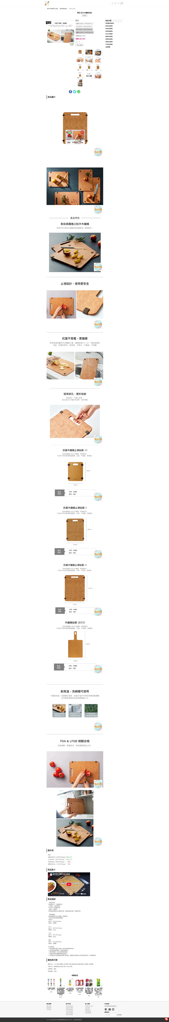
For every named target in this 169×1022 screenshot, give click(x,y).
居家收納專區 (109, 31)
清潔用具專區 (109, 41)
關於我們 (49, 1006)
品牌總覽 (107, 47)
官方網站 (49, 1009)
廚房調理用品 (63, 8)
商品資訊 (84, 15)
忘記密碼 (87, 1008)
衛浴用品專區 (109, 26)
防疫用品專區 (109, 28)
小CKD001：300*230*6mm (84, 26)
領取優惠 (120, 1014)
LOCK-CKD (72, 8)
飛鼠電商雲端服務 (77, 1019)
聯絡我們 (49, 1008)
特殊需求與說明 (109, 23)
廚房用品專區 (109, 36)
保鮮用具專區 (109, 39)
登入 (92, 1006)
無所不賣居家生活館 (52, 8)
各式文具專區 (109, 34)
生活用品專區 (109, 44)
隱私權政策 (88, 1011)
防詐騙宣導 (88, 1013)
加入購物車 (80, 45)
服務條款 (87, 1009)
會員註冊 (87, 1006)
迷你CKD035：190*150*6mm (84, 23)
